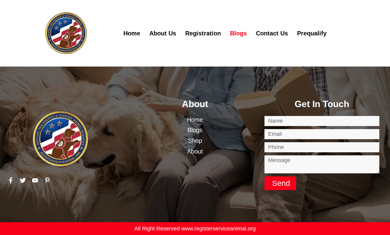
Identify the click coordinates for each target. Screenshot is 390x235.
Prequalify (312, 33)
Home (131, 33)
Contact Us (272, 33)
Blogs (238, 33)
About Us (162, 33)
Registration (203, 33)
